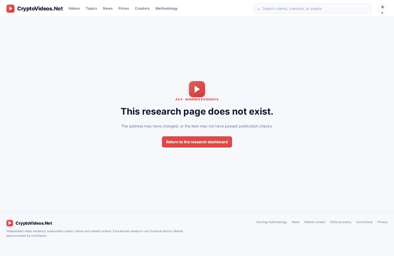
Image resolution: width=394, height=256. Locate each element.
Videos (74, 8)
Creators (142, 8)
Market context (314, 222)
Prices (123, 8)
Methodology (166, 8)
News (108, 8)
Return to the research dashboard (197, 142)
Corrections (364, 222)
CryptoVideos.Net (34, 223)
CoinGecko (38, 236)
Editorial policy (340, 222)
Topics (91, 8)
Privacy (382, 222)
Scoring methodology (272, 222)
